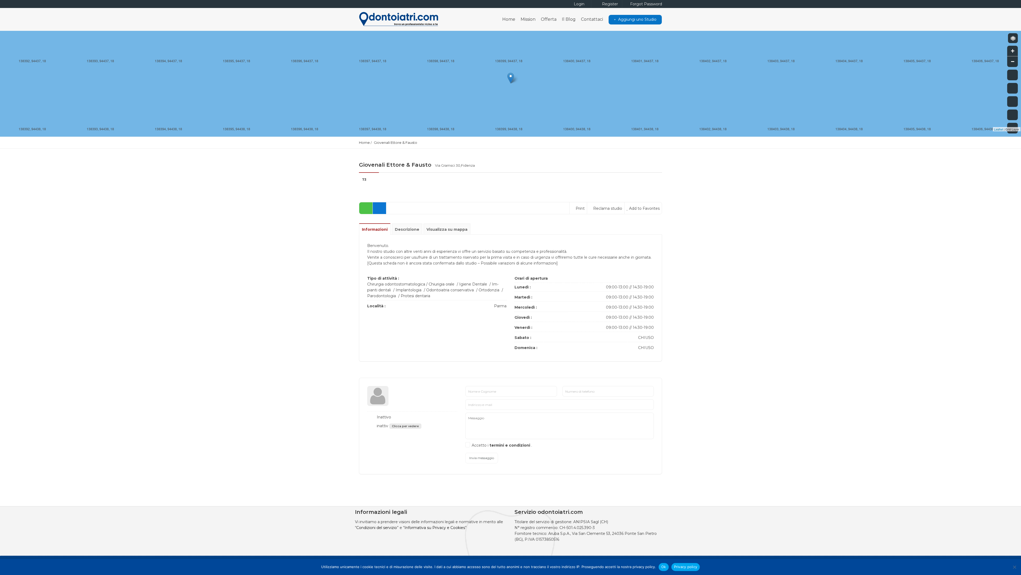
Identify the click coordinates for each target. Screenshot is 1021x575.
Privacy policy (685, 567)
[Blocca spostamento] (1012, 101)
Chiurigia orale (441, 284)
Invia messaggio (481, 458)
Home (508, 19)
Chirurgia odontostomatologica (396, 284)
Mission (528, 19)
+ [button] (1012, 51)
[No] (1014, 567)
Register (609, 4)
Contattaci (592, 19)
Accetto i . (502, 445)
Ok (663, 567)
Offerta (548, 19)
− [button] (1012, 61)
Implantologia (408, 290)
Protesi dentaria (415, 295)
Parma (500, 306)
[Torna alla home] (1012, 115)
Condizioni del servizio (376, 527)
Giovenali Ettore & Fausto (395, 142)
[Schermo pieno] (1012, 75)
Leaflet (998, 129)
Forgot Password (645, 4)
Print (580, 208)
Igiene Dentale (473, 284)
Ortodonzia (489, 290)
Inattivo (383, 417)
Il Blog (569, 19)
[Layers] (1013, 38)
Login (578, 4)
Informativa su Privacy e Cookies (434, 527)
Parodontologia (381, 295)
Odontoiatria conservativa (450, 290)
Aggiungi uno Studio (636, 19)
